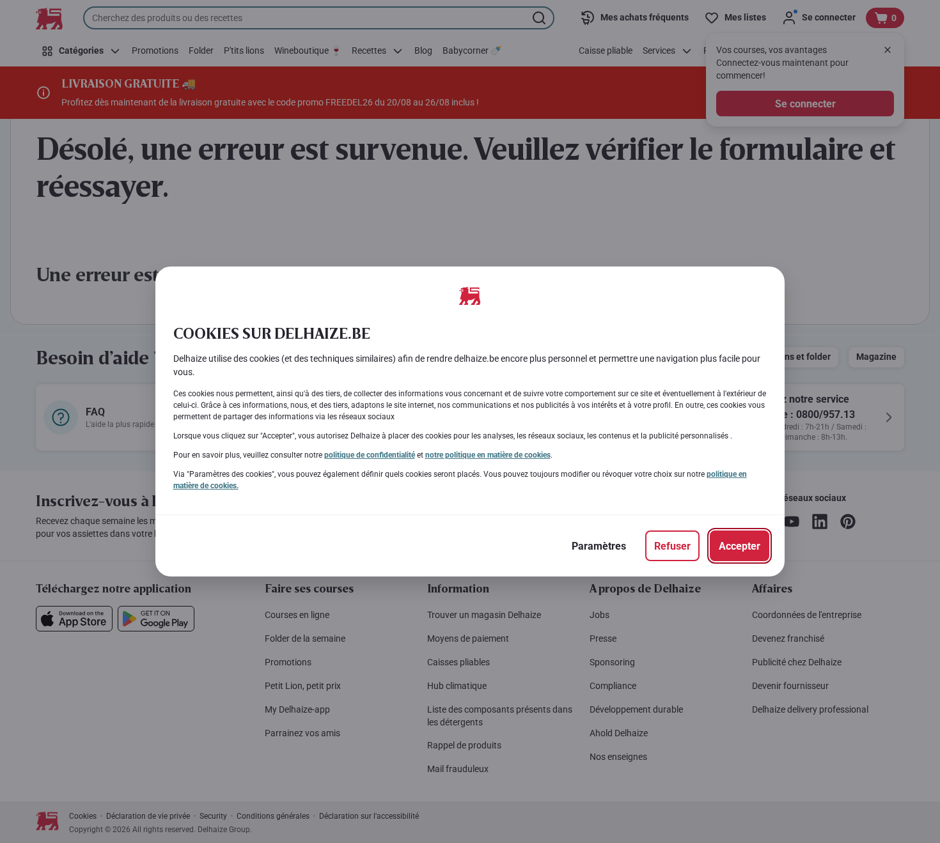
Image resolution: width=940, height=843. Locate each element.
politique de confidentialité (369, 455)
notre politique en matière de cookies (488, 455)
